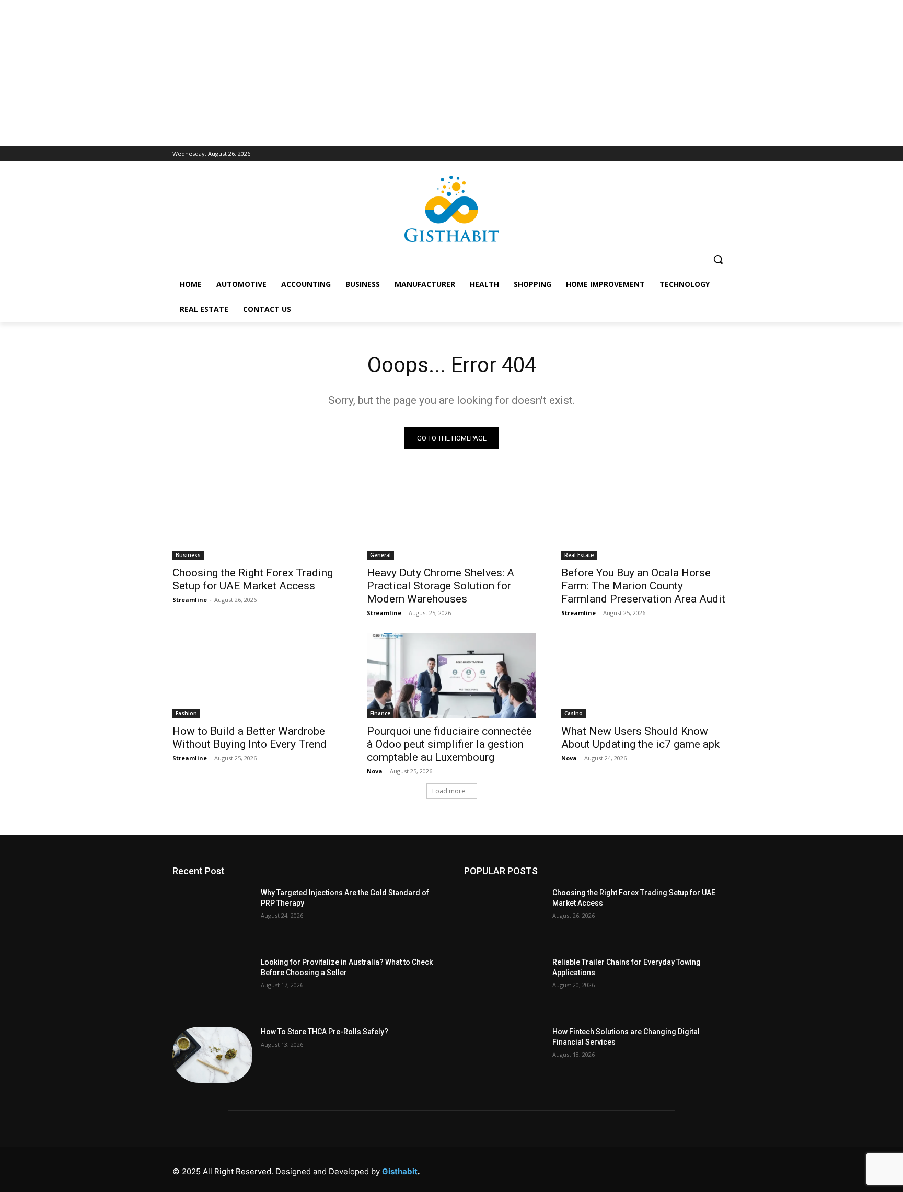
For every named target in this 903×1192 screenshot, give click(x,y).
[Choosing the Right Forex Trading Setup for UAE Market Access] (257, 517)
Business (188, 555)
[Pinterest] (651, 1169)
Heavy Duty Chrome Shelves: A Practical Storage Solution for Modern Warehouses (440, 585)
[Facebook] (580, 1169)
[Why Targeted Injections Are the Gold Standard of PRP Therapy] (212, 916)
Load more (448, 790)
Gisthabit (400, 1171)
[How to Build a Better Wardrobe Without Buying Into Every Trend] (257, 675)
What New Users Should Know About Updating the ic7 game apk (640, 737)
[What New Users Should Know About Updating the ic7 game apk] (646, 675)
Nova (375, 771)
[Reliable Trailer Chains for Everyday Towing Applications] (504, 985)
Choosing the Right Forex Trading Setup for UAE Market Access (252, 579)
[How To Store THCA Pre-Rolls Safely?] (212, 1055)
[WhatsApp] (698, 1169)
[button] (718, 259)
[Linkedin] (627, 1169)
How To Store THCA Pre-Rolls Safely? (324, 1031)
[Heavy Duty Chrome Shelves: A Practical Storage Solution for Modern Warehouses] (451, 517)
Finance (380, 713)
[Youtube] (721, 1169)
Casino (573, 713)
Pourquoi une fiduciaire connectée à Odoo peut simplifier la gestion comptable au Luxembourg (449, 744)
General (380, 555)
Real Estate (579, 555)
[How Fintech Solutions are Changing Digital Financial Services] (504, 1055)
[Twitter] (674, 1169)
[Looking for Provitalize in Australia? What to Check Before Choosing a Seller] (212, 985)
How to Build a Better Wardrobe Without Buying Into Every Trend (249, 737)
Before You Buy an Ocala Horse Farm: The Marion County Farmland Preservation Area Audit (643, 585)
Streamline (189, 600)
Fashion (186, 713)
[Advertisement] (451, 73)
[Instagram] (604, 1169)
